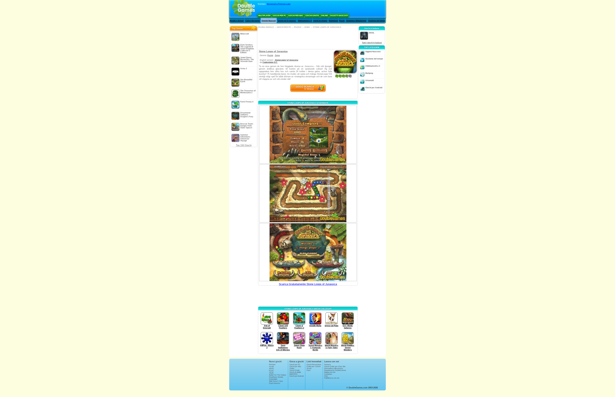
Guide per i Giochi (313, 366)
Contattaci (328, 374)
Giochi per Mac (295, 16)
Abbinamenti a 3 (305, 21)
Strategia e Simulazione (356, 21)
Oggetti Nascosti (339, 16)
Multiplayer (264, 16)
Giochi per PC (279, 16)
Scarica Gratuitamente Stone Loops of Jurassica (308, 284)
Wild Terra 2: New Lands (276, 382)
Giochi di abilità (295, 372)
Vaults (271, 373)
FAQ (326, 376)
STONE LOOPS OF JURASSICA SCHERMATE (307, 103)
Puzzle (342, 21)
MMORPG (293, 374)
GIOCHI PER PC (284, 27)
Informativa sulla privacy (333, 368)
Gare (309, 370)
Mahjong (369, 73)
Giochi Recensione (314, 364)
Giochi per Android (373, 88)
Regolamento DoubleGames (335, 370)
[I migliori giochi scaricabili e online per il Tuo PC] (243, 9)
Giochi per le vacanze (287, 21)
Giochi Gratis (312, 16)
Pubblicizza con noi (331, 378)
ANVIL (271, 369)
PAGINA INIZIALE (266, 27)
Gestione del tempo (376, 21)
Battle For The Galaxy (277, 375)
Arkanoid (369, 80)
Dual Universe (274, 383)
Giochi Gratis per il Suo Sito (334, 366)
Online (324, 16)
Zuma (277, 55)
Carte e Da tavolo (252, 21)
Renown (272, 364)
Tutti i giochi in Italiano (372, 43)
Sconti (309, 368)
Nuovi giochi (275, 361)
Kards (271, 371)
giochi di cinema (320, 21)
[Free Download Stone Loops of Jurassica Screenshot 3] (308, 252)
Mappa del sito (329, 372)
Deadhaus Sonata (276, 377)
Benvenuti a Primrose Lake (279, 4)
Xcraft (271, 367)
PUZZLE (297, 27)
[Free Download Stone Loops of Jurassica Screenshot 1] (308, 135)
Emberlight (273, 379)
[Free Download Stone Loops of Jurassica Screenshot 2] (308, 193)
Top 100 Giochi (243, 145)
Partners (327, 364)
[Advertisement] (307, 39)
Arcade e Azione (237, 21)
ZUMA (307, 27)
